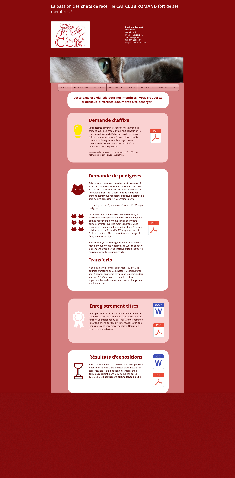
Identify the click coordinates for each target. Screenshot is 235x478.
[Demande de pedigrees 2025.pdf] (153, 228)
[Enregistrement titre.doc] (159, 310)
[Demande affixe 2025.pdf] (155, 136)
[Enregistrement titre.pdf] (159, 330)
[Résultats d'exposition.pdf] (158, 380)
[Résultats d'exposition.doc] (158, 361)
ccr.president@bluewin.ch (137, 42)
